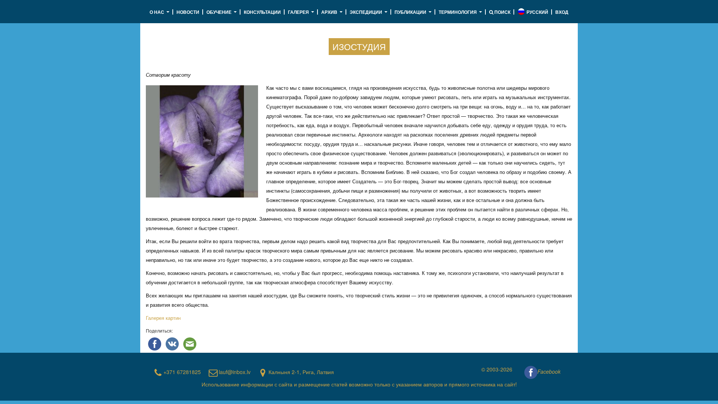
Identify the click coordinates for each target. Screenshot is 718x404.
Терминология (461, 14)
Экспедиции (369, 14)
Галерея (302, 14)
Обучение (222, 14)
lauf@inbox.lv (235, 372)
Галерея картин (164, 317)
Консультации (262, 12)
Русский (537, 12)
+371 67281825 (182, 372)
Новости (188, 12)
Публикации (414, 14)
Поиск (501, 12)
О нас (160, 14)
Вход (561, 12)
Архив (332, 14)
